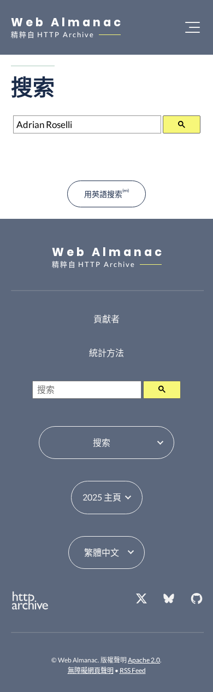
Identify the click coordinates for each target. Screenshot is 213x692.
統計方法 (106, 352)
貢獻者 (106, 318)
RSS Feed (133, 670)
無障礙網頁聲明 (91, 670)
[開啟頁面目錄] (192, 27)
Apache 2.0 (144, 660)
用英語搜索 (103, 194)
